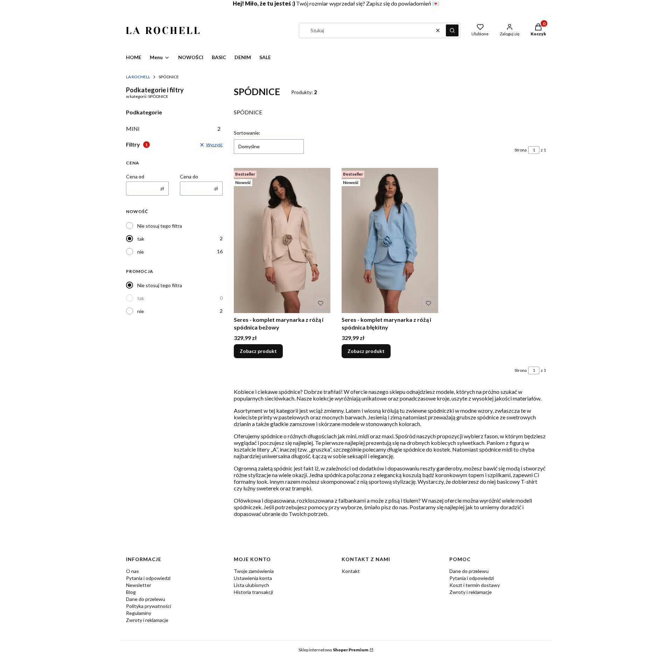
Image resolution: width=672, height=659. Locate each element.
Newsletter (138, 585)
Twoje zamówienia (254, 571)
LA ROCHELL (138, 76)
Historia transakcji (253, 592)
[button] (452, 30)
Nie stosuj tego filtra (159, 226)
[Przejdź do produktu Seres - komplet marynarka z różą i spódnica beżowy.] (282, 240)
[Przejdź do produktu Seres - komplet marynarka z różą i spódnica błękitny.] (390, 240)
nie (140, 252)
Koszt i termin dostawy (474, 585)
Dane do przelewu (145, 599)
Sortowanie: (247, 133)
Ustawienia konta (253, 578)
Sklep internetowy (334, 649)
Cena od (135, 176)
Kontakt (351, 571)
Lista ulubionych (251, 585)
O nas (132, 571)
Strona (520, 150)
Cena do (189, 176)
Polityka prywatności (148, 606)
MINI (173, 128)
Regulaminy (138, 613)
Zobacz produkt (258, 351)
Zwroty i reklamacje (147, 620)
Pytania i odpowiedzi (148, 578)
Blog (131, 592)
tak (140, 239)
